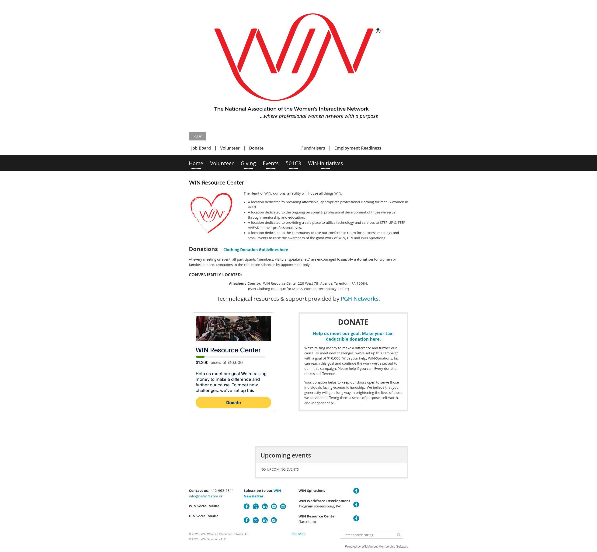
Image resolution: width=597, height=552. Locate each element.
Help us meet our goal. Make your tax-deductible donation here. (353, 336)
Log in (197, 136)
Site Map (298, 533)
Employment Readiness (357, 148)
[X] (256, 506)
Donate (256, 148)
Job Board (201, 148)
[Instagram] (283, 506)
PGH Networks (359, 298)
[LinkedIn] (265, 506)
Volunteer (230, 148)
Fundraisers (313, 148)
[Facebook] (247, 506)
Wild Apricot (370, 546)
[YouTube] (274, 506)
